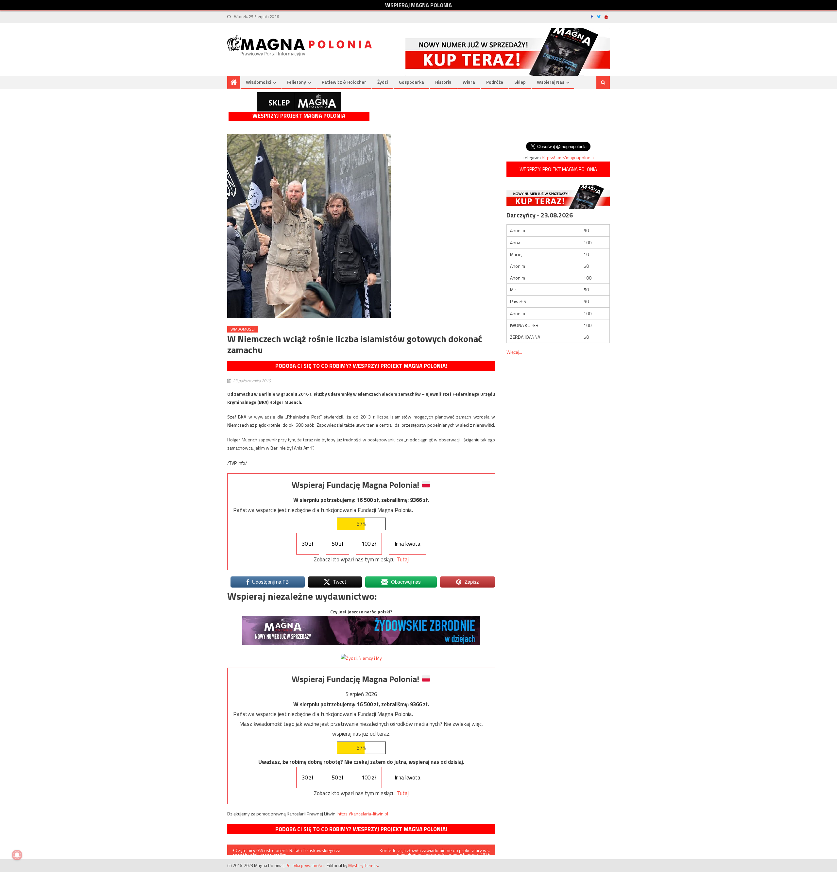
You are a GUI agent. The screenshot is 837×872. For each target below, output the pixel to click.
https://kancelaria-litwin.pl (362, 813)
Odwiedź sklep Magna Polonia (299, 101)
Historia (443, 81)
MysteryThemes (363, 865)
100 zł (369, 543)
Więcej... (514, 352)
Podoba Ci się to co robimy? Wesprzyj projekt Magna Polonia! (361, 366)
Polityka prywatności (304, 865)
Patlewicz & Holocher (344, 81)
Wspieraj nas (550, 81)
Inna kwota (407, 543)
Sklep (520, 81)
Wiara (469, 81)
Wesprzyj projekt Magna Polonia (298, 116)
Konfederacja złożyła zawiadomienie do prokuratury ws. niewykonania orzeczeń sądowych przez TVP (435, 851)
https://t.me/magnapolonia (568, 157)
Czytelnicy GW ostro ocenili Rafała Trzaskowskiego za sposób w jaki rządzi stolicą (286, 851)
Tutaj (403, 559)
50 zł (337, 543)
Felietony (296, 81)
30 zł (307, 543)
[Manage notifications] (17, 855)
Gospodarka (411, 81)
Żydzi (382, 81)
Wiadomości (258, 81)
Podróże (494, 81)
